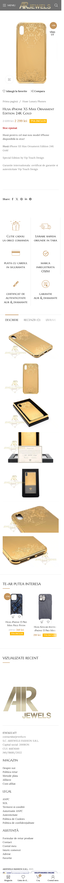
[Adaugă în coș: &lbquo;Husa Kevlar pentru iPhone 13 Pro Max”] (42, 622)
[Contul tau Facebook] (12, 199)
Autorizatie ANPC (13, 811)
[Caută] (56, 5)
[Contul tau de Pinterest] (21, 199)
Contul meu (9, 846)
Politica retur (10, 772)
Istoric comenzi (12, 850)
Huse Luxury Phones (34, 101)
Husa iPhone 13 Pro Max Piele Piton (16, 623)
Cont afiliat (9, 783)
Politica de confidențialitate (18, 822)
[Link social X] (17, 199)
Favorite (7, 858)
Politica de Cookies (14, 819)
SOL (5, 803)
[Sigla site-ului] (35, 5)
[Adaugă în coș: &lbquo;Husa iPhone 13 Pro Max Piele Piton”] (13, 617)
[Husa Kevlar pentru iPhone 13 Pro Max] (45, 608)
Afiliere (7, 779)
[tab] (11, 319)
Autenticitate (10, 815)
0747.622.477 (10, 732)
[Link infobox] (16, 230)
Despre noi (9, 768)
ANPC (6, 799)
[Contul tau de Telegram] (30, 199)
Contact (7, 842)
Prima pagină (10, 101)
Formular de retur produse (18, 838)
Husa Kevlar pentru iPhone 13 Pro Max (45, 628)
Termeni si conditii (14, 807)
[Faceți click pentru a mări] (9, 79)
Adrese (7, 854)
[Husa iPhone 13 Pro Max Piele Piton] (16, 605)
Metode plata (10, 776)
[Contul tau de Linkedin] (26, 199)
